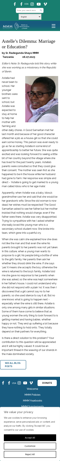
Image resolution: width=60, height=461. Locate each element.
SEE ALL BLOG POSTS (12, 365)
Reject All (30, 454)
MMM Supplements (32, 406)
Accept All (30, 437)
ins (31, 3)
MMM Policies (32, 394)
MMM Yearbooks (32, 400)
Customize (30, 445)
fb (13, 3)
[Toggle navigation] (53, 25)
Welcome (32, 388)
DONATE (47, 383)
